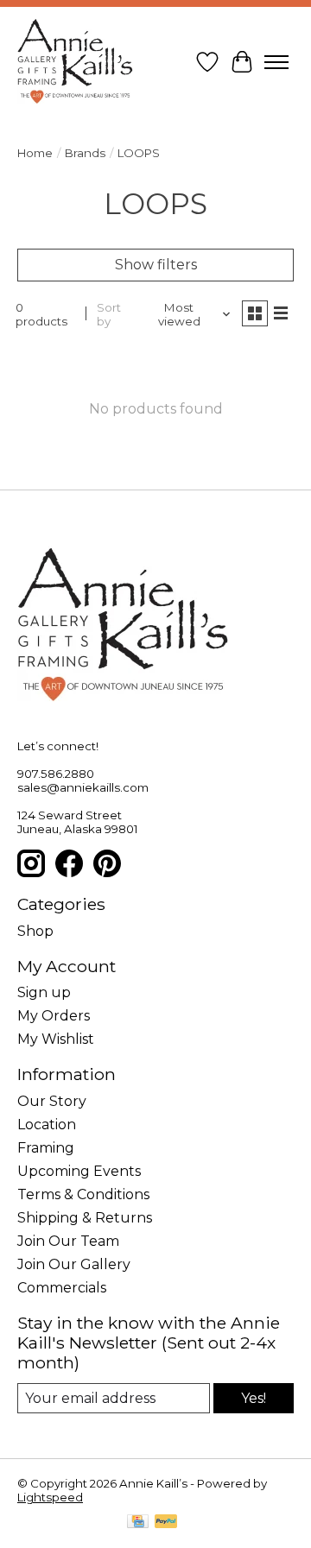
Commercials (61, 1287)
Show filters (156, 264)
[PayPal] (166, 1522)
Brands (85, 153)
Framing (45, 1148)
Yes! (253, 1398)
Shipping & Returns (84, 1218)
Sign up (44, 992)
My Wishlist (55, 1039)
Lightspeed (50, 1497)
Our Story (51, 1101)
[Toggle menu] (276, 62)
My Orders (53, 1016)
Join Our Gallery (73, 1264)
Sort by (109, 314)
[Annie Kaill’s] (75, 62)
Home (35, 153)
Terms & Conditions (83, 1194)
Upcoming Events (79, 1171)
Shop (35, 931)
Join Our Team (68, 1241)
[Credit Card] (138, 1522)
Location (46, 1124)
